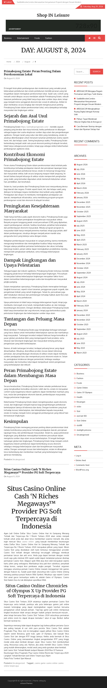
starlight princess (84, 430)
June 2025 (81, 230)
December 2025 (83, 202)
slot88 (79, 425)
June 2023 (81, 343)
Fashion (48, 38)
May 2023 (81, 348)
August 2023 (82, 334)
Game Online (82, 388)
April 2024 (81, 296)
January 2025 (82, 254)
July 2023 (80, 338)
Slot (78, 411)
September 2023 (84, 329)
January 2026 (82, 197)
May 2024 (81, 291)
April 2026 (81, 183)
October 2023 (82, 324)
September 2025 (84, 216)
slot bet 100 (82, 416)
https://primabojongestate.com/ (35, 127)
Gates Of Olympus (84, 392)
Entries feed (81, 460)
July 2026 (81, 169)
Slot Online (81, 421)
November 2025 (83, 207)
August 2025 (82, 221)
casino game (40, 663)
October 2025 (82, 211)
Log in (78, 456)
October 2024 (82, 268)
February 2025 (83, 249)
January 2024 (82, 310)
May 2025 (81, 235)
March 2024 (82, 301)
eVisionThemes (26, 683)
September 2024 (84, 273)
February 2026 (83, 193)
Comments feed (82, 465)
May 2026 (81, 179)
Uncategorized (18, 459)
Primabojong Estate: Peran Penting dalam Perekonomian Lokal (32, 73)
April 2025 (81, 240)
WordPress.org (82, 470)
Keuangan (81, 402)
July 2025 (81, 226)
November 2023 (83, 320)
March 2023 (82, 353)
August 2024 (82, 277)
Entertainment (23, 38)
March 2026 (82, 188)
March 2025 (82, 244)
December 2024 (83, 259)
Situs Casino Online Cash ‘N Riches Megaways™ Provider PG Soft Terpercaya (32, 471)
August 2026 (82, 164)
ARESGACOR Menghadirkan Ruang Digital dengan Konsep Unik (87, 111)
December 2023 (83, 315)
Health (79, 397)
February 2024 (83, 306)
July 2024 (80, 282)
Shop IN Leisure (53, 15)
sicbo (79, 406)
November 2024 (83, 263)
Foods (37, 38)
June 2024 (81, 287)
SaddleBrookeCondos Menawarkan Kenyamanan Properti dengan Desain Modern (87, 101)
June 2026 (81, 174)
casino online (28, 541)
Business (8, 38)
